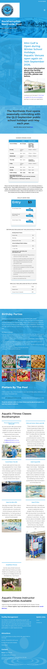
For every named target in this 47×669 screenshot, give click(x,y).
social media (29, 187)
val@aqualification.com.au (11, 440)
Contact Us (6, 32)
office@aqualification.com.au (10, 320)
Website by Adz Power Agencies (32, 664)
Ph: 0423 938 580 (42, 1)
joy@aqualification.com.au (12, 442)
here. (31, 127)
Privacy (25, 664)
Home (37, 620)
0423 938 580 (8, 652)
